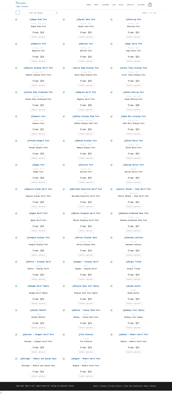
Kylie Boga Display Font (86, 75)
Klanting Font (133, 26)
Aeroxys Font (86, 172)
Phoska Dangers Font (38, 147)
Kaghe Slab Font (38, 26)
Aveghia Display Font (38, 244)
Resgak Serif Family (38, 293)
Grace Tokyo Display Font (133, 75)
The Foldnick (86, 341)
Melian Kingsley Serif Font (86, 220)
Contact (153, 386)
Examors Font (38, 123)
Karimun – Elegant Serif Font (38, 341)
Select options (38, 37)
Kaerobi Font (86, 51)
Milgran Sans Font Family (86, 293)
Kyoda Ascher (133, 293)
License (103, 386)
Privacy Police (114, 386)
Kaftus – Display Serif (38, 269)
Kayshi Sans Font (86, 26)
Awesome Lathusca (133, 244)
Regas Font (38, 172)
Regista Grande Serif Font (38, 196)
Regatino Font (38, 51)
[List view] (23, 13)
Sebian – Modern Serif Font (134, 341)
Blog (146, 386)
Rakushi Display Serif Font (38, 75)
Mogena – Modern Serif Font (86, 365)
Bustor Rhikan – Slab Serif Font (133, 196)
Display (33, 23)
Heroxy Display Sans (86, 244)
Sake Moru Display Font (133, 123)
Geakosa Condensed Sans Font (133, 220)
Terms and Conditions (132, 386)
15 (148, 13)
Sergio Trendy (133, 269)
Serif (42, 72)
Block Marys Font (133, 147)
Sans (89, 23)
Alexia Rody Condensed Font (38, 99)
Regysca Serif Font (86, 99)
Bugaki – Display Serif (86, 269)
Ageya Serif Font (38, 220)
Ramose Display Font (86, 147)
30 (151, 13)
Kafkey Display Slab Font (86, 123)
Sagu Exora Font (133, 51)
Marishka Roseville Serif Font (86, 196)
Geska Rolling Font (133, 99)
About (95, 386)
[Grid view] (18, 13)
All (155, 13)
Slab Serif (42, 23)
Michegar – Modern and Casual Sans (38, 365)
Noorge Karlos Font (134, 172)
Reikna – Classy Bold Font (86, 317)
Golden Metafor (38, 317)
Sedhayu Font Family (133, 317)
